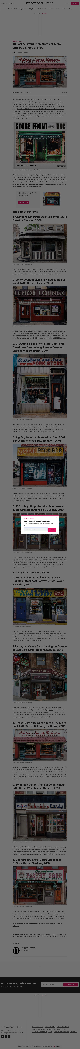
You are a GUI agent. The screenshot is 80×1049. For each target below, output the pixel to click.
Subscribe (52, 529)
